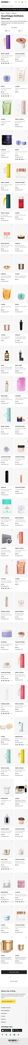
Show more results (14, 972)
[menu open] (25, 2)
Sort (19, 31)
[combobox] (15, 6)
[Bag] (22, 2)
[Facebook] (2, 1035)
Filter (6, 31)
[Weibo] (18, 1035)
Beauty (8, 13)
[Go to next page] (25, 977)
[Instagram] (6, 1035)
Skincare (14, 13)
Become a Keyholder (7, 1001)
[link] (7, 56)
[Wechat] (14, 1035)
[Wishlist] (19, 2)
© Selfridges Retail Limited (14, 1042)
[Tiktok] (10, 1035)
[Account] (16, 2)
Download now (22, 9)
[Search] (3, 6)
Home (2, 13)
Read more (4, 24)
